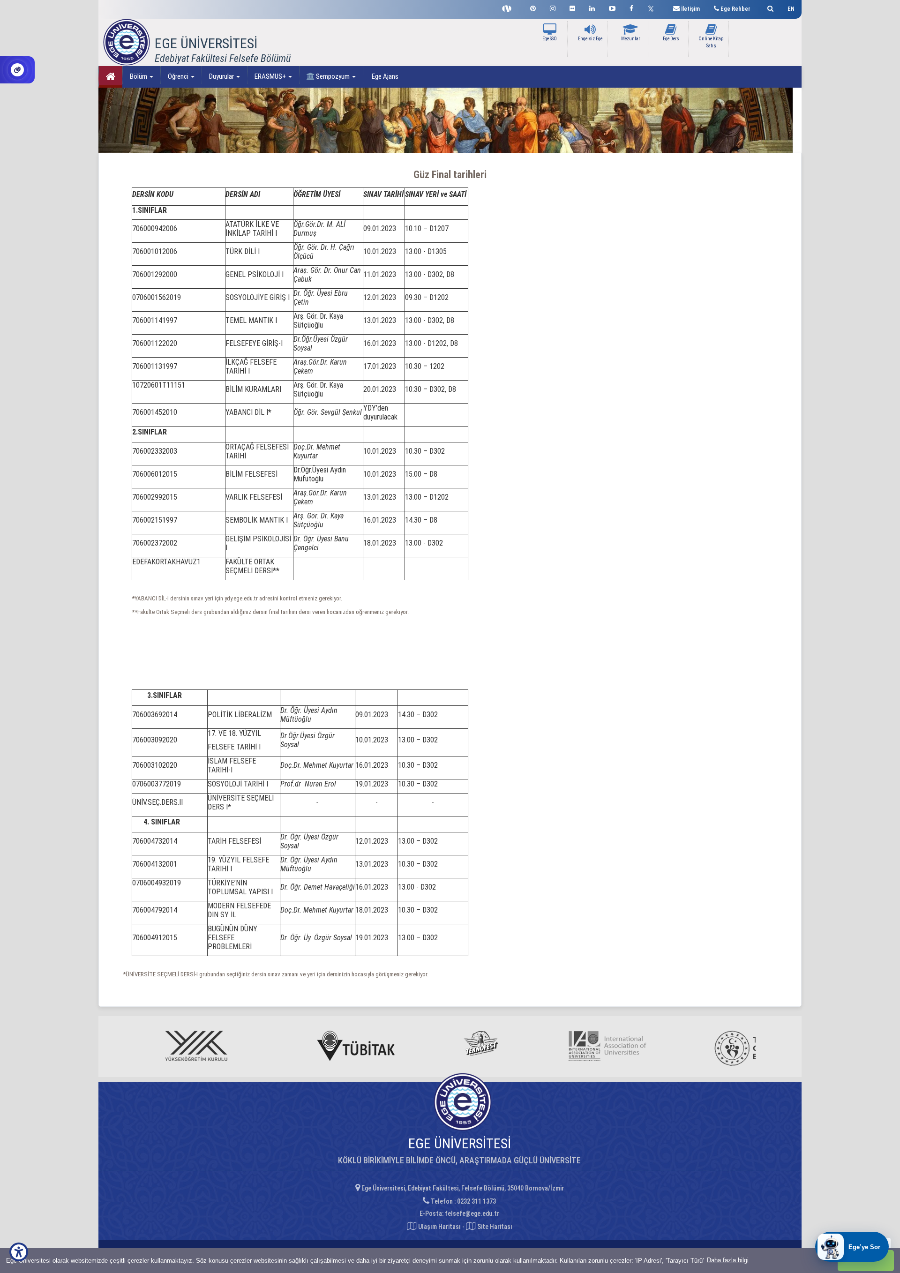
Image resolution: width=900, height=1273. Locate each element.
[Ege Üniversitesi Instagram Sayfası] (552, 7)
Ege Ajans (384, 76)
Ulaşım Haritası (439, 1226)
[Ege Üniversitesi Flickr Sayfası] (572, 7)
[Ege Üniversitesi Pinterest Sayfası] (533, 7)
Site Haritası (494, 1226)
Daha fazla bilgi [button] (728, 1260)
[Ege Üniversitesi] (769, 7)
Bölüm (139, 76)
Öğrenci (179, 76)
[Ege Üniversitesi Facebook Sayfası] (631, 7)
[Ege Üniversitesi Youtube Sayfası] (612, 7)
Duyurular (222, 76)
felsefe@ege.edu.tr (472, 1213)
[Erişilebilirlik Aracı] (18, 1252)
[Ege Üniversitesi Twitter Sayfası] (653, 7)
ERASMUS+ (271, 76)
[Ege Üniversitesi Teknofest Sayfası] (509, 7)
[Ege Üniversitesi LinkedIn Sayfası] (592, 7)
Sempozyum (333, 76)
